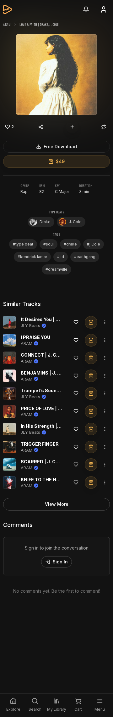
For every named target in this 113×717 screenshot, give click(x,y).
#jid (60, 256)
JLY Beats (30, 325)
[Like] (76, 322)
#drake (70, 244)
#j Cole (93, 244)
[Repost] (103, 127)
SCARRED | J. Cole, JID (47, 461)
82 (41, 191)
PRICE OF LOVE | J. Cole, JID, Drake (60, 408)
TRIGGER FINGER (40, 444)
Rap (24, 191)
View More (56, 504)
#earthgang (84, 256)
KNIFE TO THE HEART (45, 479)
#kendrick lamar (32, 256)
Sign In (60, 561)
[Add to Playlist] (72, 127)
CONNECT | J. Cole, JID (47, 355)
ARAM (7, 24)
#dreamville (56, 269)
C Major (62, 191)
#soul (48, 244)
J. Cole (75, 221)
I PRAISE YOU (35, 337)
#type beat (23, 244)
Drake (45, 221)
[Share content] (41, 127)
